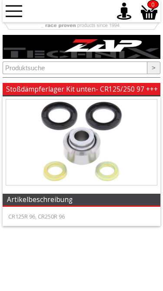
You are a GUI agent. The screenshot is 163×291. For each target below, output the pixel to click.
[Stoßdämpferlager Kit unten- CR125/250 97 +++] (81, 183)
